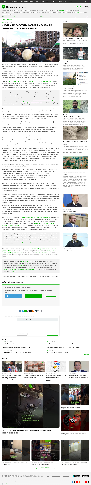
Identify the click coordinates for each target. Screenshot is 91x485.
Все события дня (85, 354)
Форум (42, 1)
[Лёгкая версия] (83, 1)
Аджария (9, 10)
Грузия (51, 10)
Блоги (47, 1)
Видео (53, 1)
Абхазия (4, 10)
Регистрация (22, 333)
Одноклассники (30, 269)
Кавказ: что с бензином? (9, 16)
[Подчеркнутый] (23, 319)
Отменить (52, 334)
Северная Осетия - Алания (56, 12)
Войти (86, 6)
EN (88, 1)
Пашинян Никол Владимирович (71, 211)
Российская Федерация (35, 12)
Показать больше (45, 467)
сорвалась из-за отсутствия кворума (44, 100)
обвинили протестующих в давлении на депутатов (35, 217)
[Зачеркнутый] (26, 319)
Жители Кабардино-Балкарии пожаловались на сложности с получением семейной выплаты (75, 142)
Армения (25, 10)
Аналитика (24, 1)
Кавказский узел (14, 81)
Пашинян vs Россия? (46, 16)
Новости (4, 1)
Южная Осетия (84, 12)
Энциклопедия (33, 1)
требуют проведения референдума (31, 102)
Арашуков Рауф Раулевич (70, 231)
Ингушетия (61, 10)
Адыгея (13, 10)
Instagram (13, 269)
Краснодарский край (16, 12)
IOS (28, 261)
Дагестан (56, 10)
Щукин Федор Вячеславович (70, 250)
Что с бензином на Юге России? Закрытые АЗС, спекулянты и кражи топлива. (74, 463)
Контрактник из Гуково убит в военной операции (60, 343)
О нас (48, 476)
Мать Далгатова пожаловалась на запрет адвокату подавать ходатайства (74, 115)
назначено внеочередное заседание (41, 81)
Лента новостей (10, 19)
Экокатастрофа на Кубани (83, 16)
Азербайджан (19, 10)
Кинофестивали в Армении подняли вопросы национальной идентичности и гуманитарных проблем (56, 378)
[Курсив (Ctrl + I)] (20, 319)
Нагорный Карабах (25, 12)
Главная (3, 19)
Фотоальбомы (62, 1)
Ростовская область (46, 12)
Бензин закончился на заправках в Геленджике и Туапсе (33, 376)
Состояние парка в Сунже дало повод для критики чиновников (74, 87)
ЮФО (11, 14)
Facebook (6, 269)
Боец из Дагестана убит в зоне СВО (72, 38)
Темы (10, 1)
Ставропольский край (71, 12)
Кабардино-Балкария (69, 10)
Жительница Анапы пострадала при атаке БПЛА (16, 347)
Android (23, 261)
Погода (70, 1)
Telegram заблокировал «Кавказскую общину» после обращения (74, 434)
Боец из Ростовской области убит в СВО (58, 352)
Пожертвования (66, 476)
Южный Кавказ (5, 14)
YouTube (14, 271)
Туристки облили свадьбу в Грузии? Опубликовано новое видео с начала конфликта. (74, 408)
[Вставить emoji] (30, 319)
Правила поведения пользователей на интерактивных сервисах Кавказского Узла (31, 481)
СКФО (64, 12)
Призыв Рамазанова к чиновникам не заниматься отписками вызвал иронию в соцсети (74, 172)
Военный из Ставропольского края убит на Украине (17, 352)
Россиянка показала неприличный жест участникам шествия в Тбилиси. (42, 463)
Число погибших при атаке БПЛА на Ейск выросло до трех (63, 347)
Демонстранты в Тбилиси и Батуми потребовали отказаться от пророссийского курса (11, 377)
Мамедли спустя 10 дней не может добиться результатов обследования (78, 376)
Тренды (16, 1)
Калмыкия (77, 10)
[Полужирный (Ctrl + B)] (18, 319)
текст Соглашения (41, 252)
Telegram (21, 265)
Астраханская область (33, 10)
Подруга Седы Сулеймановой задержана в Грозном (74, 62)
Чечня (78, 12)
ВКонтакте (21, 269)
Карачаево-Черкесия (6, 12)
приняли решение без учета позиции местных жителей (33, 242)
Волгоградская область (43, 10)
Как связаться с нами (56, 476)
